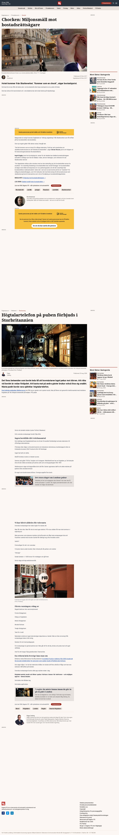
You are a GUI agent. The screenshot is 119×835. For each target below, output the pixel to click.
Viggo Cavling (31, 715)
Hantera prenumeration (86, 803)
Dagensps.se (5, 15)
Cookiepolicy (84, 813)
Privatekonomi (50, 8)
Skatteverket (66, 190)
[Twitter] (7, 813)
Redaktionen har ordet (86, 821)
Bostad (24, 15)
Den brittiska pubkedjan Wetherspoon (14, 390)
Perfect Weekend (88, 8)
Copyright (83, 809)
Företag (65, 8)
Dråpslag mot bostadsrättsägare (34, 178)
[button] (44, 581)
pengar (37, 190)
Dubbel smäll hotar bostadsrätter (33, 182)
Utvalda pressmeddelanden (88, 805)
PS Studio (98, 8)
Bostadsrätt (20, 190)
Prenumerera (106, 3)
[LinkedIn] (12, 813)
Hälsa (78, 8)
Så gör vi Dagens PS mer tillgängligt (91, 826)
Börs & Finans (39, 8)
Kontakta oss (84, 807)
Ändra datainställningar (86, 828)
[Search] (113, 3)
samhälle (55, 190)
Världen (30, 8)
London (35, 708)
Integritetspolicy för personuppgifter (91, 811)
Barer (18, 708)
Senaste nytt (21, 8)
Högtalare (26, 708)
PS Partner (83, 824)
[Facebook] (3, 813)
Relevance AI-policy (86, 817)
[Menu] (116, 3)
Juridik (29, 190)
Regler (43, 708)
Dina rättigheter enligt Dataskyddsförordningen (94, 815)
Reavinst (46, 190)
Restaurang (22, 310)
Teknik (58, 8)
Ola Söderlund (31, 197)
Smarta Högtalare (55, 708)
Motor (72, 8)
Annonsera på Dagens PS (87, 819)
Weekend (13, 310)
